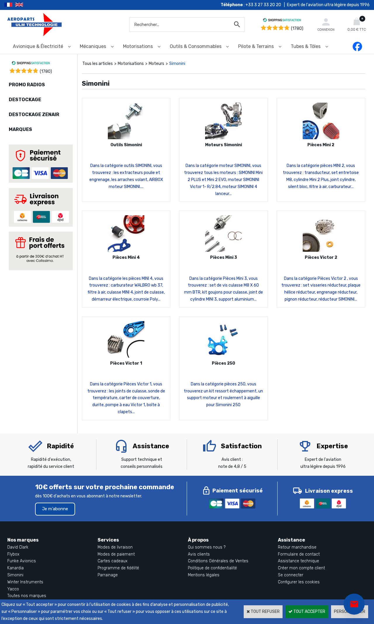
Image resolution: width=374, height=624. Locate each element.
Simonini (177, 63)
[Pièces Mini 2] (321, 137)
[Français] (9, 5)
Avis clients (199, 554)
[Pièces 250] (223, 356)
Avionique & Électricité (38, 46)
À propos (198, 540)
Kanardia (15, 568)
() (46, 71)
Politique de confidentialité (212, 568)
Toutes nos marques (26, 595)
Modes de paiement (116, 554)
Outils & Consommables (195, 46)
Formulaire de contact (299, 554)
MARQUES (20, 129)
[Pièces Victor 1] (126, 356)
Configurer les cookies (299, 582)
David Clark (17, 547)
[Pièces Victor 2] (321, 250)
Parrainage (108, 575)
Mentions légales (203, 575)
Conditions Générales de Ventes (218, 561)
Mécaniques (93, 46)
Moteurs (156, 63)
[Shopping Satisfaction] (282, 20)
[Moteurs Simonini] (223, 137)
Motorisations (138, 46)
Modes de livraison (115, 547)
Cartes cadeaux (112, 561)
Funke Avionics (21, 561)
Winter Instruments (25, 582)
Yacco (13, 589)
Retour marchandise (297, 547)
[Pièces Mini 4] (126, 250)
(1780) (297, 28)
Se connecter (290, 575)
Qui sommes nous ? (207, 547)
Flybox (13, 554)
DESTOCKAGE (25, 99)
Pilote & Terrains (256, 46)
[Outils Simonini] (126, 137)
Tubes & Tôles (306, 46)
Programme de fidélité (118, 568)
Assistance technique (298, 561)
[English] (26, 5)
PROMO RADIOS (27, 84)
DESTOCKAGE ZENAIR (34, 114)
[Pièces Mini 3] (223, 250)
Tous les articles (97, 63)
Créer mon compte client (301, 568)
